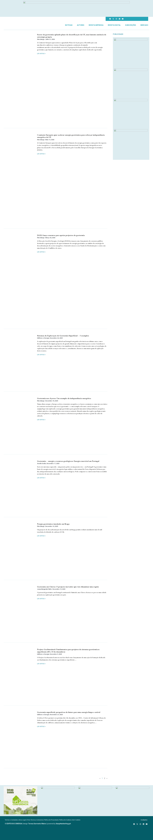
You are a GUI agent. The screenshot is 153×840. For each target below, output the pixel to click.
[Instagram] (116, 18)
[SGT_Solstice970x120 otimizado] (76, 3)
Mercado (144, 25)
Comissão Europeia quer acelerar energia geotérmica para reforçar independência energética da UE (71, 136)
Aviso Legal (22, 820)
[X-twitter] (113, 18)
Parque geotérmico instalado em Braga (53, 524)
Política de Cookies (65, 820)
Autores (80, 25)
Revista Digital (114, 25)
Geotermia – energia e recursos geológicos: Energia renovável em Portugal (68, 461)
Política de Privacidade (51, 820)
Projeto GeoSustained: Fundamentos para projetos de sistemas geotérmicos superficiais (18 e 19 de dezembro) (68, 650)
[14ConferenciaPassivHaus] (20, 814)
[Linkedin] (119, 18)
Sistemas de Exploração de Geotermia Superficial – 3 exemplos (63, 335)
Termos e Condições (11, 820)
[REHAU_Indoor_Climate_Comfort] (131, 70)
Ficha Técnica (31, 820)
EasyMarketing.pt (63, 824)
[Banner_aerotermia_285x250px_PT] (131, 131)
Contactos (40, 820)
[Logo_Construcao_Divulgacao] (95, 788)
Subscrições (130, 25)
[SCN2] (132, 788)
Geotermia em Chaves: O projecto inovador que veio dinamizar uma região (68, 586)
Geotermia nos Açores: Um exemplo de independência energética (64, 398)
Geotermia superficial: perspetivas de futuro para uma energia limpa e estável (68, 712)
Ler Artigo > (41, 53)
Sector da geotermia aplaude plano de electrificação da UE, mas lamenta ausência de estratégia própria (71, 35)
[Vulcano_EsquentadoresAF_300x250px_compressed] (131, 40)
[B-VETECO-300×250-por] (58, 788)
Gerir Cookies (76, 820)
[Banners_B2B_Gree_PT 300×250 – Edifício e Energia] (131, 100)
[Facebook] (110, 18)
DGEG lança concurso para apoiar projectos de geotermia (61, 235)
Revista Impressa (96, 25)
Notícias (68, 25)
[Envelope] (122, 18)
